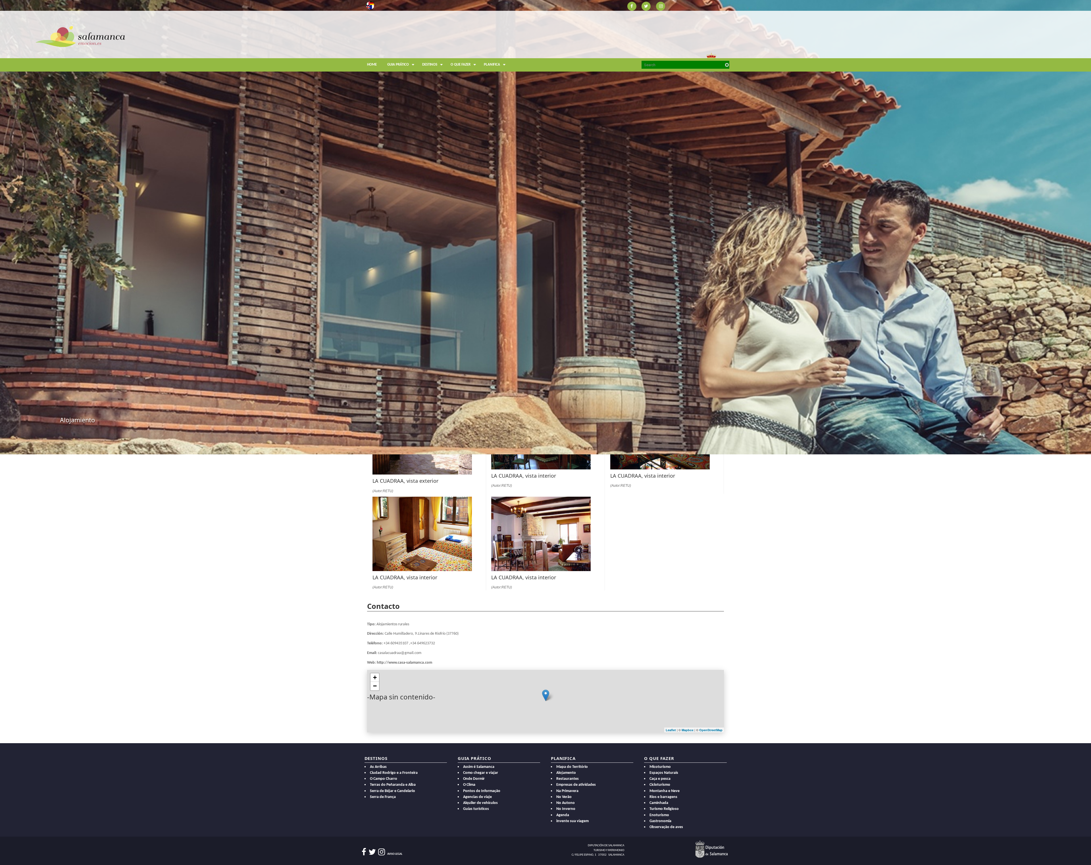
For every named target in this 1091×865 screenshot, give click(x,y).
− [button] (375, 686)
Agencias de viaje (477, 797)
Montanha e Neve (664, 791)
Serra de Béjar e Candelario (392, 791)
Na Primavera (567, 791)
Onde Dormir (474, 779)
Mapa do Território (572, 767)
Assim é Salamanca (478, 767)
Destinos (429, 64)
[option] (545, 227)
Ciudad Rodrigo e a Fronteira (394, 773)
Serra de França (383, 797)
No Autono (565, 803)
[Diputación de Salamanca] (711, 849)
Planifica (492, 64)
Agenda (562, 815)
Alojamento (566, 773)
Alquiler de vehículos (480, 803)
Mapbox (688, 730)
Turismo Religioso (664, 809)
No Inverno (565, 809)
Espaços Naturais (663, 773)
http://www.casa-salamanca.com (404, 663)
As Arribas (378, 767)
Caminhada (658, 803)
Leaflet (671, 730)
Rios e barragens (663, 797)
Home (372, 64)
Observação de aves (666, 827)
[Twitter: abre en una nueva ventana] (646, 6)
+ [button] (375, 677)
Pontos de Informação (481, 791)
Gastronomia (660, 821)
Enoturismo (659, 815)
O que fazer (460, 64)
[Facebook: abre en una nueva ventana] (631, 6)
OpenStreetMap (711, 730)
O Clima (469, 785)
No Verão (564, 797)
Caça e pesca (660, 779)
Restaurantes (567, 779)
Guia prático (398, 64)
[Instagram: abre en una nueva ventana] (660, 6)
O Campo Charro (383, 779)
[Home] (412, 50)
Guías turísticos (476, 809)
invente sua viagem (572, 821)
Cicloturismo (659, 785)
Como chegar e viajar (480, 773)
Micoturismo (660, 767)
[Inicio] (80, 36)
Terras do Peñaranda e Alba (393, 785)
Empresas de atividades (576, 785)
